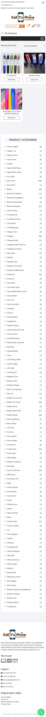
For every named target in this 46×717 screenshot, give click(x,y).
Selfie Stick (11, 475)
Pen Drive (10, 432)
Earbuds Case (12, 262)
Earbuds (10, 257)
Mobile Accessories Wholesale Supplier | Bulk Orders (17, 8)
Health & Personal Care (15, 330)
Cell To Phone (7, 683)
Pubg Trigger (11, 458)
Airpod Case (11, 160)
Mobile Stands (12, 415)
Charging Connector (14, 249)
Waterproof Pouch (13, 577)
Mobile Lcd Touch (13, 402)
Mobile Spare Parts (14, 411)
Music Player (12, 424)
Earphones (11, 274)
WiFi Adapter (11, 581)
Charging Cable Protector (16, 245)
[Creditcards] (15, 660)
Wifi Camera (11, 585)
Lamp (9, 355)
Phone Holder (12, 441)
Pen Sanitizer (12, 436)
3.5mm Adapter (12, 147)
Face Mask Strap (13, 287)
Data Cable (11, 253)
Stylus (9, 517)
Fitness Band (12, 296)
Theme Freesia (25, 714)
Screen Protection (13, 470)
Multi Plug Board (13, 419)
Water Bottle (11, 573)
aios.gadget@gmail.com (11, 680)
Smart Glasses (12, 487)
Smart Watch (12, 492)
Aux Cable (10, 177)
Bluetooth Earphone (14, 194)
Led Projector (12, 372)
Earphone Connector (14, 266)
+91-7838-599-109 (6, 5)
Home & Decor (12, 334)
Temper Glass (12, 521)
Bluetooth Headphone (15, 198)
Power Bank (11, 453)
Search (22, 26)
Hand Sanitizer (12, 317)
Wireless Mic (12, 598)
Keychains (11, 347)
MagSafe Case (12, 377)
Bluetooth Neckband (14, 202)
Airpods (10, 164)
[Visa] (9, 660)
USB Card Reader (13, 551)
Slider (9, 483)
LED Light (10, 368)
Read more (11, 80)
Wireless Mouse (13, 602)
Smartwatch (11, 496)
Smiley (9, 500)
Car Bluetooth (12, 215)
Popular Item (11, 449)
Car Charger (11, 223)
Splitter (9, 509)
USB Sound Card (13, 560)
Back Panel (11, 185)
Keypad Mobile (12, 351)
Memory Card (12, 381)
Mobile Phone (12, 407)
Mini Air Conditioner (14, 389)
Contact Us (5, 699)
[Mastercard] (3, 660)
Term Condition (6, 697)
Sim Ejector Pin (12, 479)
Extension (10, 279)
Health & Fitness (13, 326)
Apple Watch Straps (14, 172)
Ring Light (10, 466)
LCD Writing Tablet (14, 360)
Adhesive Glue (12, 155)
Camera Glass (12, 211)
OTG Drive (10, 428)
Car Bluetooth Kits (14, 219)
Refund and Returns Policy (10, 702)
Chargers (10, 236)
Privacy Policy (5, 704)
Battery (9, 189)
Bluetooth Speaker (14, 206)
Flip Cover (10, 300)
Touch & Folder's (13, 526)
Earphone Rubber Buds (15, 270)
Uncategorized (12, 547)
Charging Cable (12, 240)
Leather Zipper (12, 364)
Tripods (10, 538)
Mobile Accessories (14, 398)
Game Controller (13, 304)
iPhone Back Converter (15, 343)
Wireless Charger (13, 594)
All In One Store (7, 687)
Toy (8, 530)
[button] (41, 712)
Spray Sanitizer (12, 513)
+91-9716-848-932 (9, 676)
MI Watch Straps (13, 385)
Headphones (11, 321)
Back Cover (11, 181)
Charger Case (12, 232)
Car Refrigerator (13, 228)
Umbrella (10, 543)
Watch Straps (12, 564)
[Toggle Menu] (42, 38)
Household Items (13, 338)
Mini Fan (10, 394)
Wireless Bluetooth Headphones (19, 590)
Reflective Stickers (14, 462)
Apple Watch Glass (14, 168)
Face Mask (11, 283)
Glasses (10, 313)
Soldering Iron (12, 504)
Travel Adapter (12, 534)
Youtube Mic (11, 607)
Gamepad (10, 308)
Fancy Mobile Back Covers (17, 291)
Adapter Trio (11, 151)
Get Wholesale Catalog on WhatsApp (12, 2)
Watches (10, 568)
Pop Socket (11, 445)
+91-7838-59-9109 (9, 673)
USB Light (10, 555)
